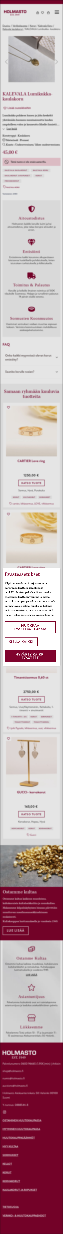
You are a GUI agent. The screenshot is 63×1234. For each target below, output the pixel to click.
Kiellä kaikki (21, 642)
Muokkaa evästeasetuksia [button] (30, 627)
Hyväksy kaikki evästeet (30, 656)
